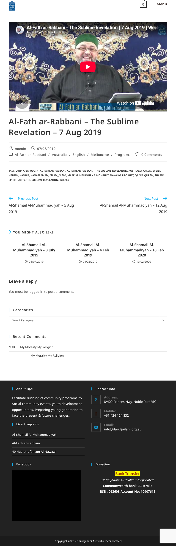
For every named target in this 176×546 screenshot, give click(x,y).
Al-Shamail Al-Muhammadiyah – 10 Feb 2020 (142, 250)
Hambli (24, 175)
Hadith (13, 175)
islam (53, 175)
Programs (123, 154)
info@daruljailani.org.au (123, 429)
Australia (59, 154)
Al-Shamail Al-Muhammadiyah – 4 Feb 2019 (88, 250)
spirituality (17, 180)
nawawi (115, 175)
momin (20, 148)
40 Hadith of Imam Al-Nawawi (34, 451)
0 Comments (151, 154)
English (79, 154)
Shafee (159, 175)
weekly (64, 180)
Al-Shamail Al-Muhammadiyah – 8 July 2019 (34, 250)
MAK (12, 347)
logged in (36, 291)
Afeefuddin (30, 170)
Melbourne (100, 154)
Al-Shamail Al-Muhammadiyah (34, 434)
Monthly (102, 175)
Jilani (62, 175)
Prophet (127, 175)
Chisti (147, 170)
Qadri (139, 175)
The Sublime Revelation (42, 180)
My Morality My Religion (36, 347)
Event (156, 170)
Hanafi (35, 175)
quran (148, 175)
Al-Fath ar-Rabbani (30, 154)
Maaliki (73, 175)
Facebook (23, 464)
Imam (44, 175)
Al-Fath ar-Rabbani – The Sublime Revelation (97, 170)
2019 (19, 170)
